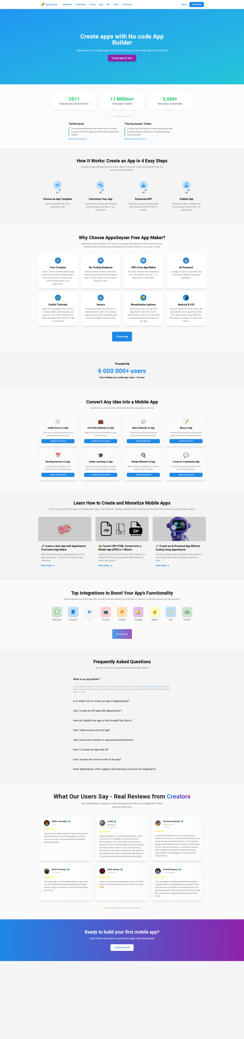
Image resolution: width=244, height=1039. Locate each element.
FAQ (108, 4)
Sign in (184, 4)
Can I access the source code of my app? (97, 759)
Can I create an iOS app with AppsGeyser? (97, 710)
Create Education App (100, 475)
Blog (101, 4)
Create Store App (57, 441)
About (116, 4)
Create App (196, 4)
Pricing (92, 4)
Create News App (143, 441)
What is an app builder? (86, 679)
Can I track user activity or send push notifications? (103, 739)
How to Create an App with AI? (91, 749)
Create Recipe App (143, 475)
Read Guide (46, 565)
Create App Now (122, 948)
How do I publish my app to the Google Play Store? (102, 720)
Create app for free (122, 58)
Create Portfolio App (100, 441)
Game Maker (80, 4)
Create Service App (58, 475)
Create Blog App (186, 441)
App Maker (67, 4)
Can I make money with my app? (91, 730)
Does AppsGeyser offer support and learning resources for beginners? (114, 769)
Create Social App (186, 475)
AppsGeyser (154, 687)
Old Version (127, 4)
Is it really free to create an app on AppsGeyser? (101, 701)
